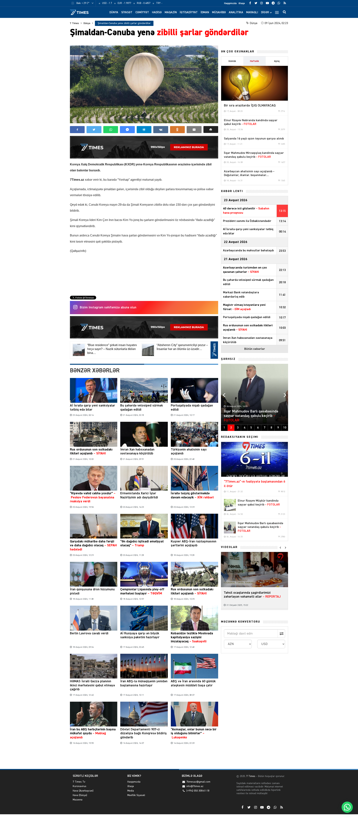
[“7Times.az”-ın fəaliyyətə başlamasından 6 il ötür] (254, 459)
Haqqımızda (230, 3)
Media (130, 790)
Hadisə (157, 12)
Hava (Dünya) (80, 795)
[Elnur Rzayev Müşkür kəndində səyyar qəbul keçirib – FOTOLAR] (230, 505)
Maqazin (171, 12)
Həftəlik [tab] (254, 61)
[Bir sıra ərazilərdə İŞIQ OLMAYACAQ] (254, 83)
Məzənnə (77, 799)
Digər (265, 12)
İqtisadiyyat (189, 12)
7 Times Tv (79, 782)
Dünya (113, 12)
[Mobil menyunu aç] (277, 12)
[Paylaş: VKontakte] (160, 129)
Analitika (236, 12)
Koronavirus (79, 786)
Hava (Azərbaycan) (83, 790)
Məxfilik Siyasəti (136, 795)
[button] (210, 129)
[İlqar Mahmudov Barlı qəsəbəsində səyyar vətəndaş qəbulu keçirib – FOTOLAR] (230, 527)
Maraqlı (252, 12)
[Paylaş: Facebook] (77, 129)
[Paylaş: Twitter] (94, 129)
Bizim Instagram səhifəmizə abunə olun (108, 307)
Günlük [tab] (232, 61)
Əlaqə (241, 3)
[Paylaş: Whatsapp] (110, 129)
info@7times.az (194, 786)
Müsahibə (219, 12)
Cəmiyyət (142, 12)
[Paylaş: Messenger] (127, 129)
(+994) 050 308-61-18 (197, 790)
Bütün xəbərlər (254, 349)
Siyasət (126, 12)
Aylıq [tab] (277, 61)
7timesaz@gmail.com (198, 782)
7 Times (74, 23)
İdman (205, 12)
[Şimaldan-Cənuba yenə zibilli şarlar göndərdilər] (144, 84)
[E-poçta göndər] (194, 129)
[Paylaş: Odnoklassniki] (177, 129)
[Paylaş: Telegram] (144, 129)
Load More (144, 757)
